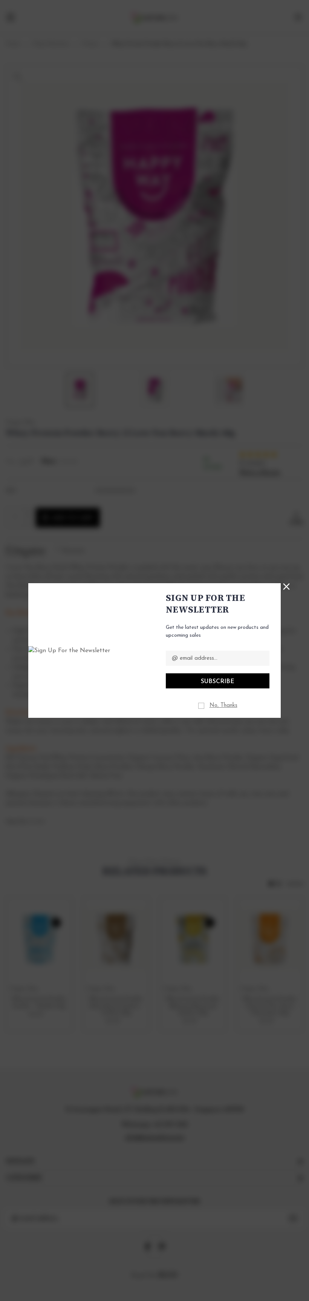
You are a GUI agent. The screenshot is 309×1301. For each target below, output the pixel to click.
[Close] (286, 585)
